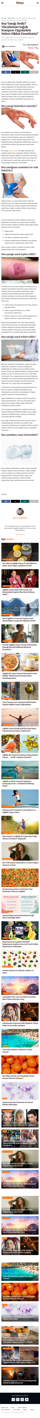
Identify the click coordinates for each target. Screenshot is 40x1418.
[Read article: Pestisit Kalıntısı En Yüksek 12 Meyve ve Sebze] (20, 959)
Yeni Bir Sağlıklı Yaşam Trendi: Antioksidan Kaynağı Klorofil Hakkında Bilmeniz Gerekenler (19, 647)
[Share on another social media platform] (34, 72)
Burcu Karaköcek (10, 46)
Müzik (5, 1019)
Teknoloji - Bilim (8, 1348)
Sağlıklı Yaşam (11, 18)
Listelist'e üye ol (20, 534)
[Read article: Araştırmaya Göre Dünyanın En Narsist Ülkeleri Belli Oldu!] (20, 1091)
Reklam (25, 1410)
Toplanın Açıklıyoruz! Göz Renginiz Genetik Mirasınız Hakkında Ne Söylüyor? (19, 1124)
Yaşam (5, 1098)
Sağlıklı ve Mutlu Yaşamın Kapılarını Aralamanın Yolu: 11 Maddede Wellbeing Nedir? (18, 783)
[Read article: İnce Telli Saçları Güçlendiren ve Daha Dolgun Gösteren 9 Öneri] (20, 851)
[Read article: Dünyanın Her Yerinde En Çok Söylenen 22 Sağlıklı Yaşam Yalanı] (20, 798)
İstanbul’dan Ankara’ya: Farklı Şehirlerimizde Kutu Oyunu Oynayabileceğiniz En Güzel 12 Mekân (18, 1340)
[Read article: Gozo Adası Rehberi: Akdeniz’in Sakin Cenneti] (20, 1038)
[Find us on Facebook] (13, 1399)
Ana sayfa (3, 18)
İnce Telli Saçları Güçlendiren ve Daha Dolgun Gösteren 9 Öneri (18, 1164)
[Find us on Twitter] (18, 1399)
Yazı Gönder (16, 1410)
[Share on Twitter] (15, 72)
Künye (12, 1407)
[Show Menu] (2, 3)
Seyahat (5, 1045)
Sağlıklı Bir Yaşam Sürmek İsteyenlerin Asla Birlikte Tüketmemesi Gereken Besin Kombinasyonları (19, 675)
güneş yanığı (13, 151)
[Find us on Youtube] (26, 1399)
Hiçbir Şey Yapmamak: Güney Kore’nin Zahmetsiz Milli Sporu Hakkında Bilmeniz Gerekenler (19, 1143)
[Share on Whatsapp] (25, 72)
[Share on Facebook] (6, 72)
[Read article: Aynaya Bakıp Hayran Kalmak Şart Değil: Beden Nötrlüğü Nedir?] (20, 904)
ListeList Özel (7, 1111)
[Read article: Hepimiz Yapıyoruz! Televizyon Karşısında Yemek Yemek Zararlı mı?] (20, 1376)
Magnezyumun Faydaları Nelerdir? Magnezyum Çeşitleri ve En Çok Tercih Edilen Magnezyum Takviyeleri (20, 944)
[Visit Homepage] (20, 2)
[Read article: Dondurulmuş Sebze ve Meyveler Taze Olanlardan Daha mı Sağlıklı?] (20, 878)
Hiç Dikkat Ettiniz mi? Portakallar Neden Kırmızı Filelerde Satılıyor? (19, 1298)
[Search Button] (38, 3)
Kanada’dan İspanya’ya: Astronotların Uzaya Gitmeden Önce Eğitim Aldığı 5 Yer (19, 1361)
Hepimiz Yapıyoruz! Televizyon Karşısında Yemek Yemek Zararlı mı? (19, 1382)
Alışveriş (6, 938)
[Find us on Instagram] (22, 1399)
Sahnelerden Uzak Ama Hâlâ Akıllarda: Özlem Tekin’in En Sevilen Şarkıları (18, 1251)
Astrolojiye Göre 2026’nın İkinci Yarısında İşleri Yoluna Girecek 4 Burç (19, 1185)
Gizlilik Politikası (22, 1407)
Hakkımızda (4, 1407)
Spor (4, 1131)
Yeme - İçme (6, 1072)
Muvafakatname (5, 1410)
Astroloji (6, 993)
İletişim (32, 1410)
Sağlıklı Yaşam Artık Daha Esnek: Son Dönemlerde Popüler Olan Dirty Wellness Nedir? (18, 592)
